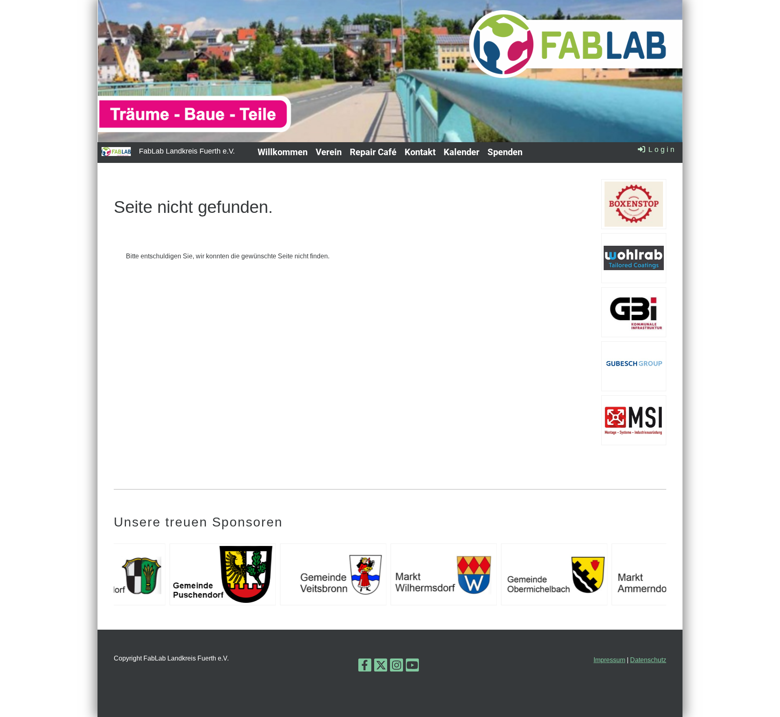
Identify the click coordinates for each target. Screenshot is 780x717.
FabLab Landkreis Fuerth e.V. (187, 151)
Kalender (461, 152)
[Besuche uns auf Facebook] (364, 667)
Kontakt (420, 152)
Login (662, 149)
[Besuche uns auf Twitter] (380, 667)
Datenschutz (648, 659)
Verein (329, 152)
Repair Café (373, 152)
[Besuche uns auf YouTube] (412, 667)
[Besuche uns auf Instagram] (396, 667)
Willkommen (283, 152)
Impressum (609, 659)
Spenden (505, 152)
